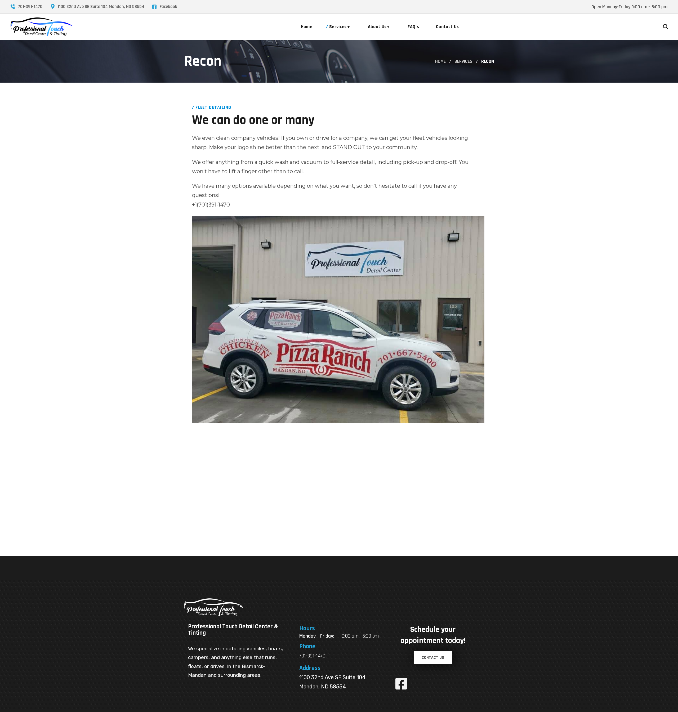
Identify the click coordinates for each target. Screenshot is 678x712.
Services (463, 61)
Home (440, 61)
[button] (665, 27)
